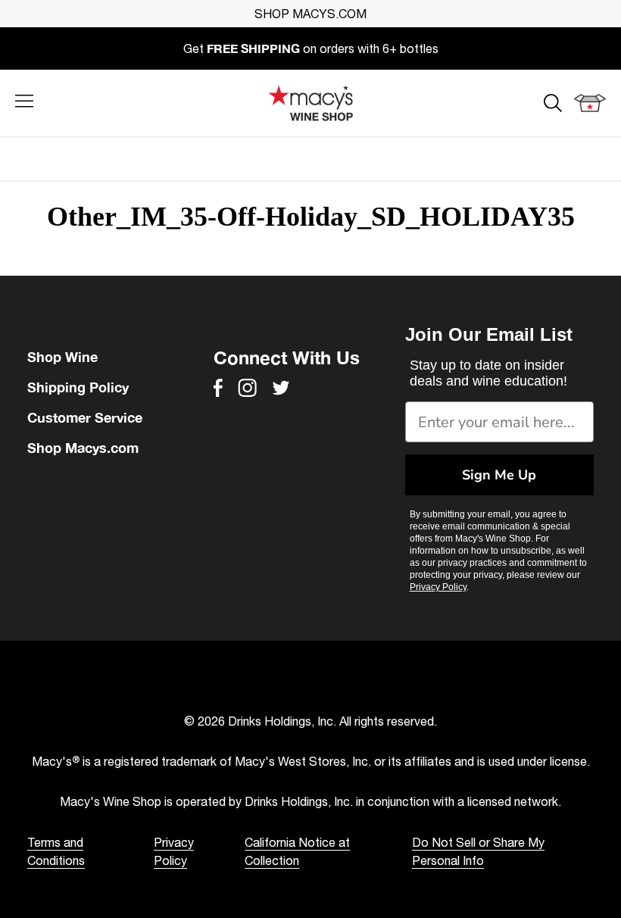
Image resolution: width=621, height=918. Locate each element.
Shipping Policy (78, 387)
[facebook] (218, 388)
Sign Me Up (499, 475)
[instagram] (247, 388)
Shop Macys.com (83, 447)
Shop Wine (62, 356)
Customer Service (84, 417)
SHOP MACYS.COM (310, 13)
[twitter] (281, 387)
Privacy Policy (438, 587)
